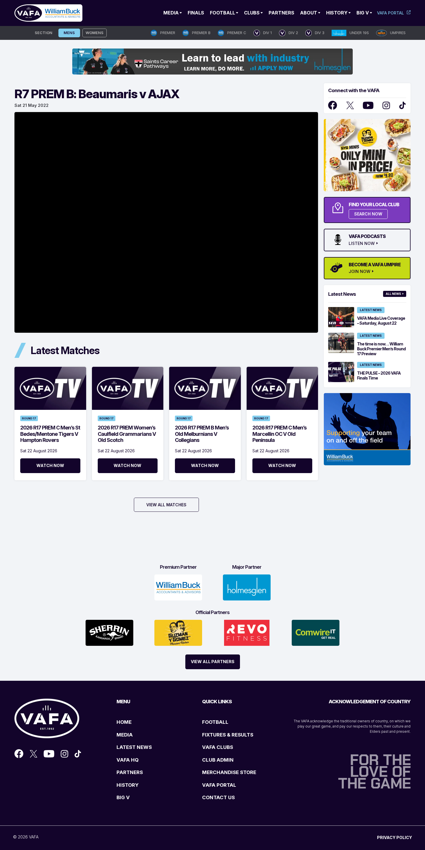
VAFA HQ (127, 760)
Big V (362, 13)
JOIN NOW (359, 271)
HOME (124, 722)
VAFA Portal (390, 12)
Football (222, 13)
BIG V (123, 797)
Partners (281, 13)
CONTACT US (218, 797)
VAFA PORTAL (219, 785)
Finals (196, 13)
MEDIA (125, 735)
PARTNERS (130, 772)
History (337, 13)
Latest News (371, 310)
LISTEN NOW (362, 243)
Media (171, 13)
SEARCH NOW (368, 213)
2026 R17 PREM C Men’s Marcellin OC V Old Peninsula (279, 434)
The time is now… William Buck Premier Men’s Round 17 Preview (381, 348)
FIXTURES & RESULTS (227, 735)
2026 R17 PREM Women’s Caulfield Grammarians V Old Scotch (127, 434)
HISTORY (127, 785)
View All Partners (212, 661)
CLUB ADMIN (218, 760)
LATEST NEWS (134, 747)
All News (393, 293)
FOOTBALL (215, 722)
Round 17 (29, 418)
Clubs (252, 13)
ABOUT (308, 13)
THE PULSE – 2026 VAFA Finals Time (379, 375)
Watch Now (50, 465)
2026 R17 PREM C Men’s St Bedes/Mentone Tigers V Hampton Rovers (50, 434)
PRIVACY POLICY (394, 837)
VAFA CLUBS (217, 747)
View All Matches (166, 504)
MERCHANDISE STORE (229, 772)
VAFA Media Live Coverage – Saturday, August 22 (381, 321)
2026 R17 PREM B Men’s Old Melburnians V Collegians (202, 434)
